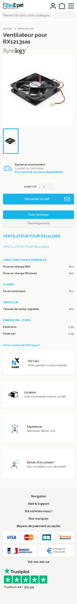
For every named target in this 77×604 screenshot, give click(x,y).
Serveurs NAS (26, 28)
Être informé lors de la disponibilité (39, 172)
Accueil (7, 28)
